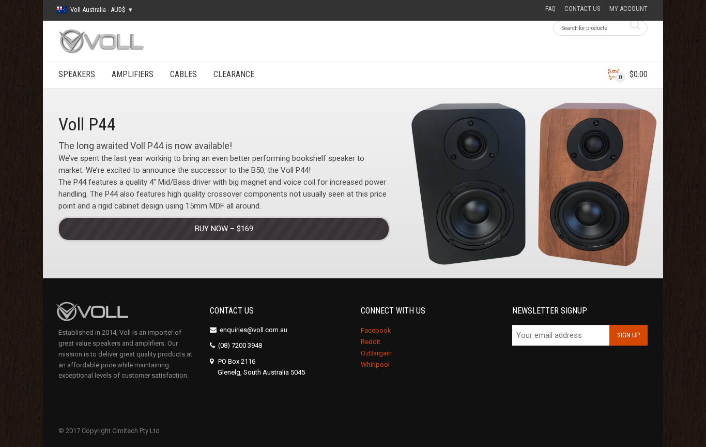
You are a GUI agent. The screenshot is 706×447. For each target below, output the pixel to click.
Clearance (233, 74)
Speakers (76, 74)
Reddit (370, 342)
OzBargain (376, 353)
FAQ (550, 8)
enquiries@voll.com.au (253, 330)
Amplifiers (133, 74)
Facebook (376, 330)
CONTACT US (582, 8)
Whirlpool (375, 364)
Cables (183, 74)
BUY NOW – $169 (224, 228)
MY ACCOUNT (628, 8)
